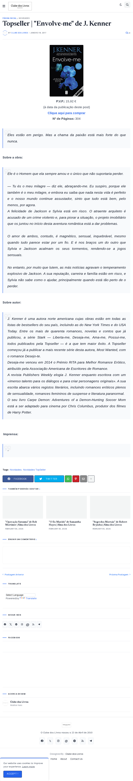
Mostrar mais (16, 705)
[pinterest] (16, 624)
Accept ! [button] (12, 773)
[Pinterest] (76, 478)
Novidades (24, 18)
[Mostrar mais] (91, 478)
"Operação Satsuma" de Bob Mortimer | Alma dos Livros (21, 523)
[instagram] (22, 624)
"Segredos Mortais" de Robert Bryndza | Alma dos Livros (110, 523)
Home (54, 758)
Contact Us (76, 758)
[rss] (33, 624)
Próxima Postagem (118, 574)
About (63, 758)
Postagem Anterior (14, 574)
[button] (4, 6)
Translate (31, 598)
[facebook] (5, 624)
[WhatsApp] (68, 478)
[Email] (83, 478)
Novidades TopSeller (34, 469)
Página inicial (10, 18)
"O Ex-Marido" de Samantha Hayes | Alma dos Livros (65, 523)
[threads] (27, 624)
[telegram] (39, 624)
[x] (10, 624)
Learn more (28, 766)
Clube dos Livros (19, 701)
